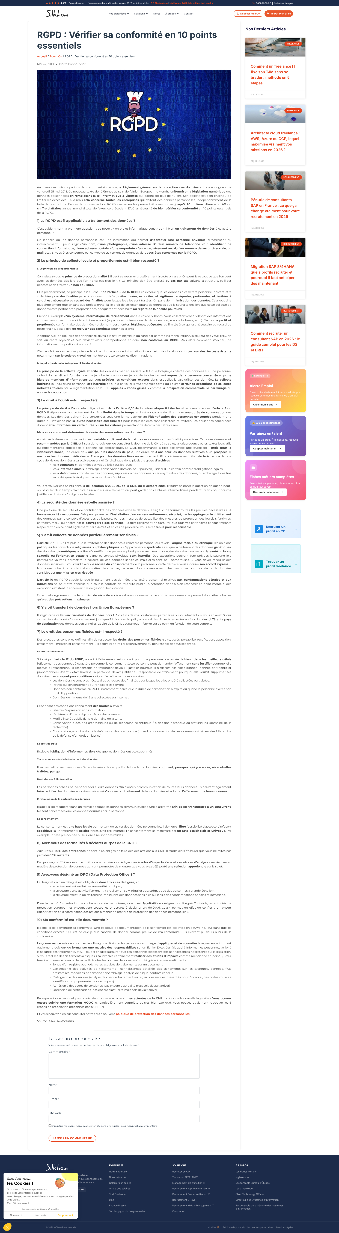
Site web (55, 1113)
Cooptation (178, 1211)
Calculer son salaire (120, 1182)
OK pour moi (65, 1215)
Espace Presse (117, 1205)
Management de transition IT (188, 1182)
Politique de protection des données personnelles (248, 1227)
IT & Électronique (159, 3)
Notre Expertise (118, 1171)
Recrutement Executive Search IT (191, 1194)
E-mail (54, 1099)
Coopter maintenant (265, 448)
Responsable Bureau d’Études (253, 1182)
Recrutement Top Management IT (191, 1188)
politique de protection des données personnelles (153, 1014)
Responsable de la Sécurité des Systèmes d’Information (259, 1207)
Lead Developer (245, 1188)
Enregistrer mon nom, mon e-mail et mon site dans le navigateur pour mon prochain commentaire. (104, 1126)
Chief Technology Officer (250, 1194)
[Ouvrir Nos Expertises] (128, 13)
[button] (7, 1227)
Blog (111, 1199)
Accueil (42, 56)
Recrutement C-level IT (185, 1199)
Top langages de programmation (127, 1211)
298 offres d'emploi (283, 3)
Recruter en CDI (181, 1171)
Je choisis (40, 1215)
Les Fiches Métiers (246, 1171)
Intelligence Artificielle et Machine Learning (191, 3)
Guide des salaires (119, 1188)
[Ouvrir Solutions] (147, 13)
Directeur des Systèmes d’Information (257, 1199)
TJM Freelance (117, 1194)
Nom (53, 1084)
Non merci (16, 1215)
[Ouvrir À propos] (178, 13)
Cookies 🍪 (213, 1227)
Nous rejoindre (117, 1177)
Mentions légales (284, 1227)
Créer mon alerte (263, 404)
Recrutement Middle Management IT (193, 1205)
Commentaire (59, 1051)
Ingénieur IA (242, 1177)
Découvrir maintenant (266, 492)
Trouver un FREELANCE (185, 1177)
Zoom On (56, 56)
